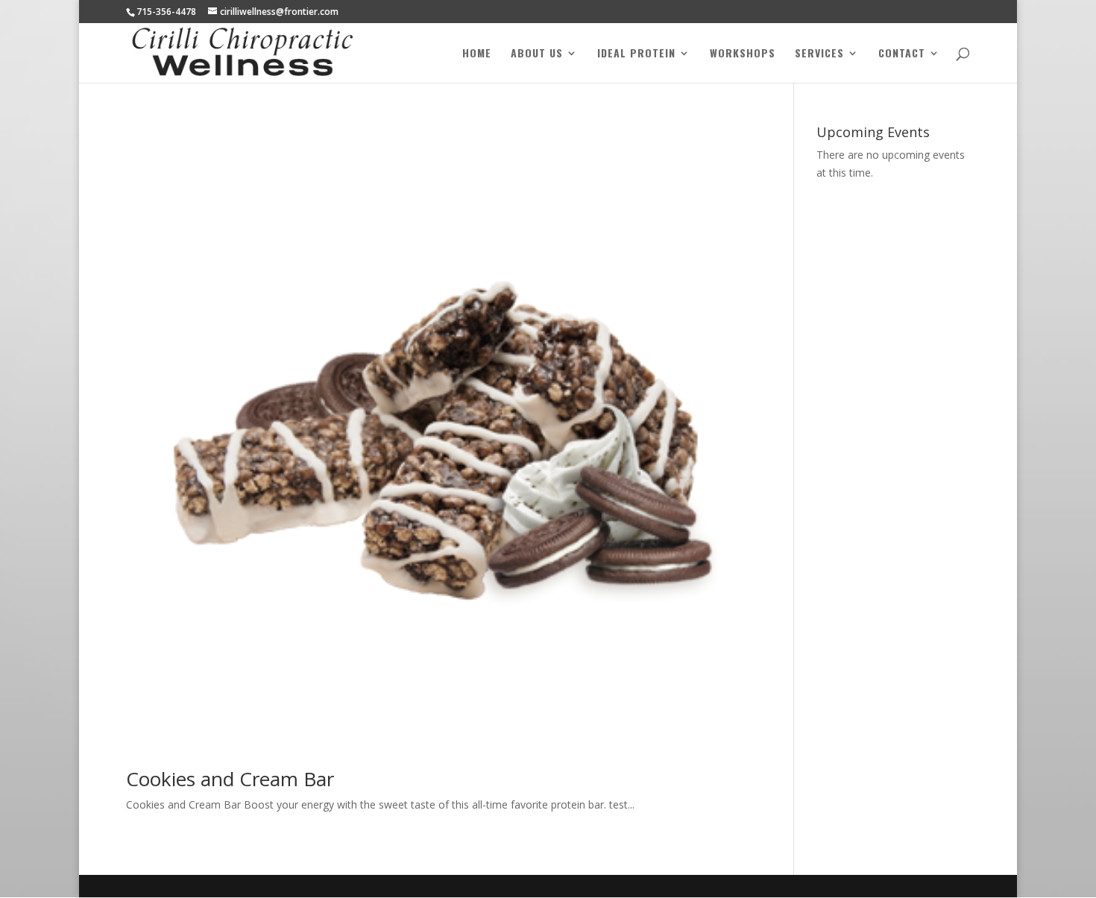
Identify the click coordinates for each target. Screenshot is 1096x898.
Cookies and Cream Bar (230, 778)
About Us (537, 54)
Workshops (742, 54)
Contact (901, 54)
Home (476, 54)
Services (819, 54)
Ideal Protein (636, 54)
